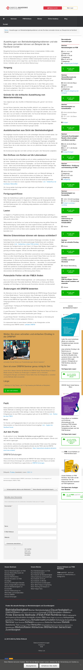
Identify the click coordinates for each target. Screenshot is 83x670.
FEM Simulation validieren (59, 612)
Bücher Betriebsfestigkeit (39, 609)
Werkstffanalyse (10, 627)
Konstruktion (21, 617)
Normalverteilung (59, 617)
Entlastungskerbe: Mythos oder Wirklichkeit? (18, 489)
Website (7, 537)
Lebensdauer (28, 478)
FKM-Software (27, 19)
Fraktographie (71, 615)
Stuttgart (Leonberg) (68, 203)
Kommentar (8, 506)
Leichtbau (38, 617)
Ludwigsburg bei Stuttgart (71, 63)
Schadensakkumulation (43, 619)
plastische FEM (12, 620)
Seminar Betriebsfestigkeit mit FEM (15, 571)
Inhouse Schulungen (10, 597)
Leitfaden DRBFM (30, 324)
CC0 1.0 (29, 472)
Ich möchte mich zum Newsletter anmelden (28, 552)
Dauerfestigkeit (60, 609)
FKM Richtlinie (52, 615)
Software (29, 622)
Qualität (21, 619)
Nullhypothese (68, 617)
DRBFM (22, 478)
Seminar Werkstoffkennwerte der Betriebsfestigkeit (14, 574)
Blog (65, 19)
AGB (41, 647)
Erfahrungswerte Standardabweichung (29, 612)
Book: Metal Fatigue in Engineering (41, 585)
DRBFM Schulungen (38, 463)
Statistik (66, 622)
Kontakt (5, 24)
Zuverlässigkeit (35, 478)
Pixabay (12, 472)
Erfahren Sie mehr (49, 665)
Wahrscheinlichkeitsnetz (58, 625)
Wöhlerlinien (37, 627)
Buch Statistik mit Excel (38, 579)
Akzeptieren (31, 665)
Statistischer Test (12, 624)
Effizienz (16, 612)
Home (6, 30)
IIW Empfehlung (11, 617)
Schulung (60, 619)
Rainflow (28, 620)
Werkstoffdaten (23, 627)
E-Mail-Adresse (9, 532)
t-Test (28, 624)
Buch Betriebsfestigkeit (38, 573)
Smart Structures (19, 622)
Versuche (36, 624)
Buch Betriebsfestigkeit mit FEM (40, 571)
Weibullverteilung (68, 625)
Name (6, 526)
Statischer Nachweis (53, 622)
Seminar (10, 622)
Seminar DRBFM (9, 595)
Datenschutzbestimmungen (41, 643)
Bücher (39, 19)
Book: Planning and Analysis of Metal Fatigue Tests (40, 588)
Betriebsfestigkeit (15, 478)
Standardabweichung (39, 622)
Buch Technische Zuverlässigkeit (40, 583)
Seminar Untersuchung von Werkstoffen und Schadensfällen (14, 592)
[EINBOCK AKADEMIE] (17, 8)
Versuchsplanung (46, 625)
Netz (44, 617)
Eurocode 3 (43, 612)
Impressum (41, 645)
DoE (70, 610)
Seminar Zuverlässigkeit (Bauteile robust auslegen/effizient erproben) (15, 584)
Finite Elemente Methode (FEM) (25, 614)
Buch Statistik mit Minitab (38, 581)
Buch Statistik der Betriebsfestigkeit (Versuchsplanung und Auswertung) (41, 576)
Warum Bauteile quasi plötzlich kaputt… (45, 489)
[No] (80, 665)
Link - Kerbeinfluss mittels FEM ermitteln (27, 244)
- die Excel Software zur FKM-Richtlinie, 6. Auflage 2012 (66, 574)
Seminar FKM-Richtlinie (11, 577)
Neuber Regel (50, 617)
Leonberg (64, 205)
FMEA (18, 480)
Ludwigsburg (66, 179)
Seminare (14, 19)
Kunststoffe (31, 617)
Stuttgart (65, 91)
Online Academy (53, 19)
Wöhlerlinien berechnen (57, 627)
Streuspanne (23, 625)
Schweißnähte (70, 620)
